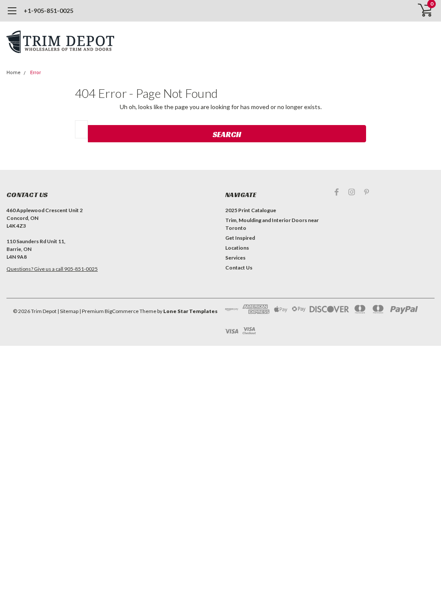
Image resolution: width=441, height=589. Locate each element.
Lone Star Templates (190, 311)
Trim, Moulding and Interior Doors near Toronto (272, 224)
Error (35, 72)
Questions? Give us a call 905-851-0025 (52, 269)
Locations (237, 247)
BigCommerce (122, 311)
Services (235, 257)
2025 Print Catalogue (250, 210)
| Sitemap (67, 311)
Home (13, 72)
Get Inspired (240, 238)
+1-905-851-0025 (48, 10)
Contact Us (238, 267)
